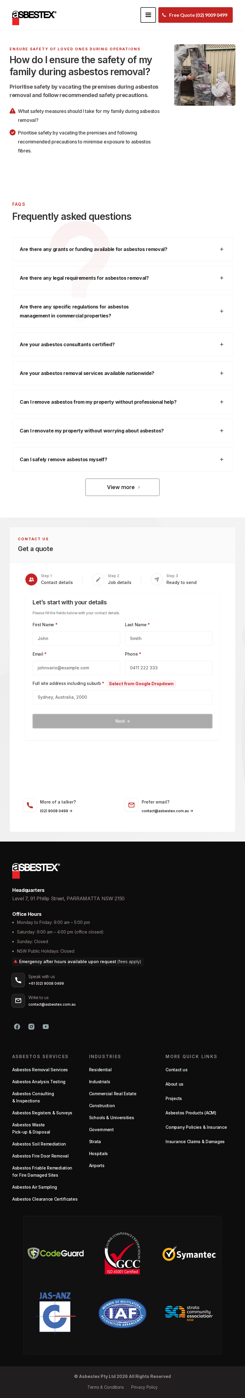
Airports (97, 1165)
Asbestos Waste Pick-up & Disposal (31, 1128)
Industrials (99, 1081)
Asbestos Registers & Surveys (42, 1112)
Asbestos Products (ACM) (191, 1112)
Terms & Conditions (105, 1387)
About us (174, 1084)
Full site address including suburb (68, 683)
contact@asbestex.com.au (52, 1004)
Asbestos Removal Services (40, 1069)
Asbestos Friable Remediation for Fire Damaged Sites (42, 1171)
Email (40, 653)
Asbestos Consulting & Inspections (33, 1097)
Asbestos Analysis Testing (38, 1081)
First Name (45, 624)
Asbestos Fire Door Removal (40, 1155)
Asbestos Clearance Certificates (44, 1199)
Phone (133, 653)
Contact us (176, 1069)
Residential (100, 1069)
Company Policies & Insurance (196, 1127)
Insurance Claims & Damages (195, 1141)
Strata (95, 1141)
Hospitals (98, 1153)
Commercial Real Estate (113, 1093)
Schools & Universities (111, 1117)
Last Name (137, 624)
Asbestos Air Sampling (34, 1187)
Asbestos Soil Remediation (39, 1143)
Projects (174, 1098)
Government (101, 1129)
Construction (102, 1105)
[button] (148, 15)
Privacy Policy (144, 1387)
